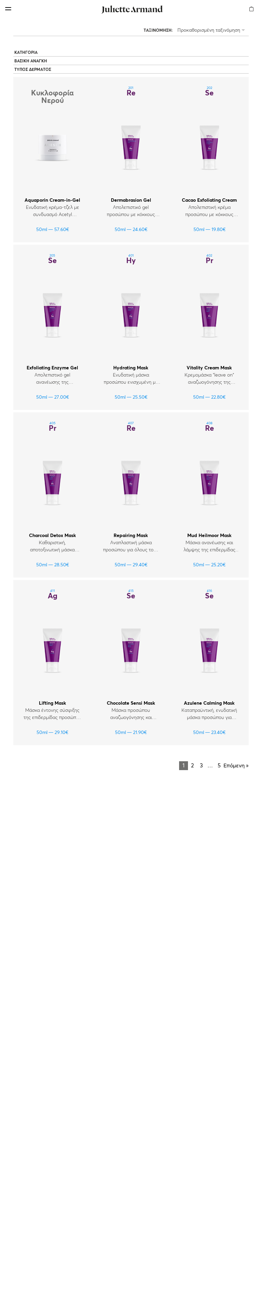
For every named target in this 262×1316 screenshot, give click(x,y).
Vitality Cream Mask (209, 368)
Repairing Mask (131, 535)
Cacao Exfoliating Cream (209, 200)
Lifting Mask (52, 703)
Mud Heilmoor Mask (209, 535)
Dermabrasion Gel (131, 200)
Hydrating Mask (130, 368)
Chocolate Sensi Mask (131, 703)
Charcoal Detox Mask (52, 535)
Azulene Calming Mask (209, 703)
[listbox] (212, 30)
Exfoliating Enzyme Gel (52, 368)
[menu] (8, 8)
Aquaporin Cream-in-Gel (52, 200)
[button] (251, 4)
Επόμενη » (236, 765)
